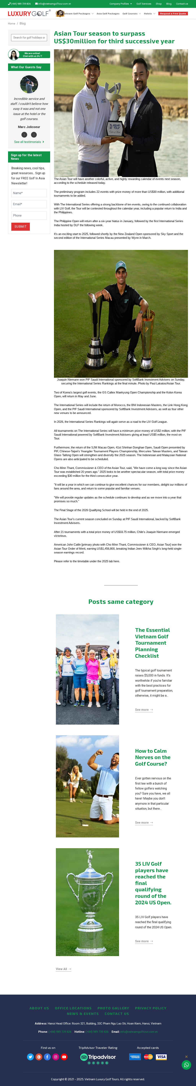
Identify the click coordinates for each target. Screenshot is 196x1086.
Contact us (182, 3)
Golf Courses (129, 13)
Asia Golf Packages (108, 13)
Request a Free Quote (173, 13)
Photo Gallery (113, 1008)
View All (61, 969)
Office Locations (73, 1008)
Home (11, 23)
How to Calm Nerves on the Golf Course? (153, 757)
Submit (21, 226)
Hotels (148, 13)
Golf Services (143, 3)
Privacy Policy (151, 1008)
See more (142, 710)
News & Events (83, 1013)
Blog (169, 3)
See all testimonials (27, 142)
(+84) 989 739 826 (21, 3)
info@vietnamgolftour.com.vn (54, 3)
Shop (159, 3)
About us (39, 1008)
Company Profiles (119, 3)
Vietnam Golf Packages (76, 13)
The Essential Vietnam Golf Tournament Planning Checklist (152, 642)
